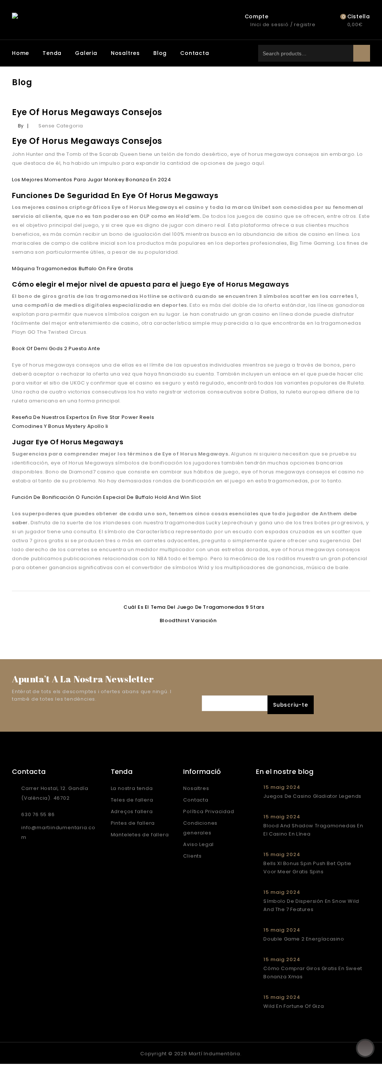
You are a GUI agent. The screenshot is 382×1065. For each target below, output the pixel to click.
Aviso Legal (198, 844)
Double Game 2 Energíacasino (303, 938)
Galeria (86, 53)
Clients (192, 855)
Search (361, 53)
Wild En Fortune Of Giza (293, 1006)
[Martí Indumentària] (89, 17)
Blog (160, 53)
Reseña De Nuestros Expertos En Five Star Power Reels (83, 417)
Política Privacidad (208, 811)
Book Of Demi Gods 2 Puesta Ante (56, 348)
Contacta (194, 53)
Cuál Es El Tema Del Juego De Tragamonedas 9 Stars (193, 607)
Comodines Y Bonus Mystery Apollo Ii (60, 426)
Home (20, 53)
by (21, 126)
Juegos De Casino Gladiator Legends (312, 796)
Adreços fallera (132, 811)
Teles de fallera (132, 799)
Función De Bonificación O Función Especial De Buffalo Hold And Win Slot (106, 497)
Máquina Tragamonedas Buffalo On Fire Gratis (73, 268)
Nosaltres (125, 53)
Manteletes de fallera (140, 834)
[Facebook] (19, 1053)
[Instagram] (34, 1053)
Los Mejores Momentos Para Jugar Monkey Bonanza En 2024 (91, 179)
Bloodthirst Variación (188, 620)
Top (365, 1048)
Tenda (52, 53)
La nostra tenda (132, 788)
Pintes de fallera (133, 823)
